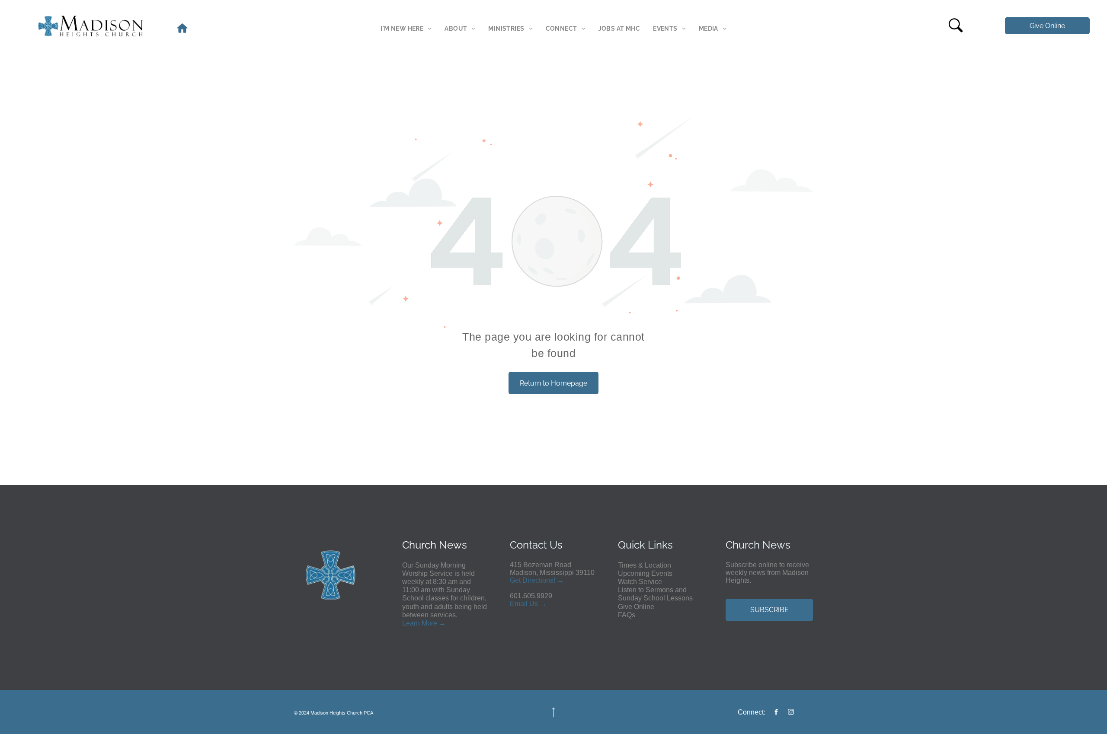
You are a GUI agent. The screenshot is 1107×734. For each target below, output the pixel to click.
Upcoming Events (645, 573)
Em (515, 603)
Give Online (636, 606)
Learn (411, 623)
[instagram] (790, 713)
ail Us (529, 603)
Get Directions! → (537, 580)
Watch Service (640, 581)
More (429, 623)
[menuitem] (406, 28)
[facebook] (776, 713)
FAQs (626, 615)
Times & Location (644, 565)
